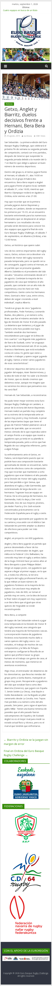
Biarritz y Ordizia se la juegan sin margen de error (26, 742)
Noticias (9, 104)
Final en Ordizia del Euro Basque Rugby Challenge (24, 753)
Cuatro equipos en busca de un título (20, 10)
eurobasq (28, 136)
